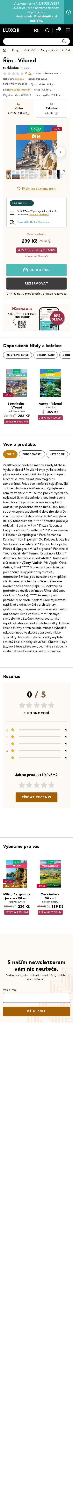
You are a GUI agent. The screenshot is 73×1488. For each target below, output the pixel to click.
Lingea (20, 78)
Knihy (15, 50)
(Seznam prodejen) (38, 214)
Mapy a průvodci (50, 50)
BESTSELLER (12, 885)
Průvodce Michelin (20, 89)
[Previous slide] (13, 152)
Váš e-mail (10, 990)
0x (29, 73)
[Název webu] (11, 30)
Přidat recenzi (36, 797)
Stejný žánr (46, 355)
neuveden (50, 407)
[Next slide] (60, 152)
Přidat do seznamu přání (39, 189)
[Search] (64, 41)
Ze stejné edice (17, 355)
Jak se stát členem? (36, 256)
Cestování (29, 50)
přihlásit (36, 1011)
